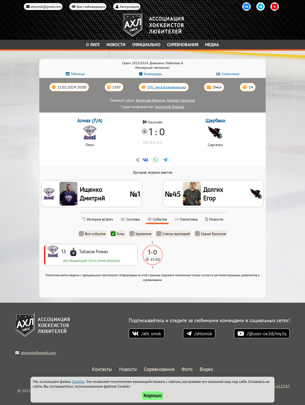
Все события (95, 233)
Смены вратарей (176, 233)
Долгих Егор (213, 193)
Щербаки (215, 120)
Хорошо (152, 395)
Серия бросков (213, 233)
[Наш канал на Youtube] (274, 6)
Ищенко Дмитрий (92, 193)
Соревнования (182, 44)
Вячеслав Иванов (150, 100)
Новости (116, 44)
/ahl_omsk (151, 333)
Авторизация (129, 6)
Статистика (230, 74)
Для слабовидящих (91, 6)
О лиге (93, 44)
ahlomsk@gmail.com (46, 6)
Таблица (78, 74)
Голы (120, 233)
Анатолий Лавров (169, 106)
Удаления (143, 233)
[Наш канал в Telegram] (260, 6)
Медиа (212, 44)
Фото (187, 369)
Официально (146, 44)
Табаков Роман (93, 251)
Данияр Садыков (180, 100)
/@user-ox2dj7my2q (266, 333)
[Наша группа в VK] (246, 6)
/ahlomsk (203, 333)
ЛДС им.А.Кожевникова (166, 87)
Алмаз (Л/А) (89, 120)
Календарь (153, 74)
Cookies (78, 381)
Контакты (102, 369)
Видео (206, 369)
